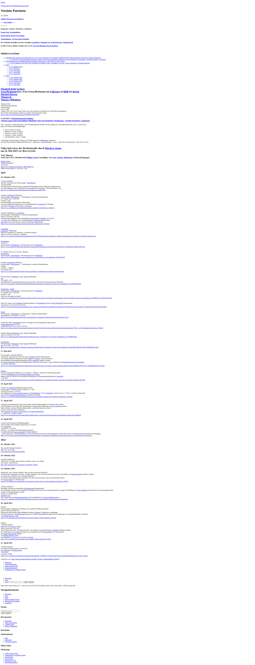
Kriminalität (4, 229)
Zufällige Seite (9, 624)
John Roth (7, 426)
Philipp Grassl (32, 157)
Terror (32, 218)
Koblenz (43, 218)
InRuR (3, 2)
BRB (65, 91)
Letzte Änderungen (11, 623)
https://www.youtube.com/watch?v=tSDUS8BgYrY (17, 167)
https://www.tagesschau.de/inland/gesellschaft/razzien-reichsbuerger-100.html (25, 224)
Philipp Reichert (9, 516)
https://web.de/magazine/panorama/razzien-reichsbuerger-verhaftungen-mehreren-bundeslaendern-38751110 (35, 317)
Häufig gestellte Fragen (12, 599)
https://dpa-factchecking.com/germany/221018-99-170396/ (19, 465)
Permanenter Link (10, 661)
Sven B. (14, 537)
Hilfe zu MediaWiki (11, 626)
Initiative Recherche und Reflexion (12, 19)
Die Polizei (4, 222)
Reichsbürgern (35, 393)
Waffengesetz (44, 140)
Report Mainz (21, 514)
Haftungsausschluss (22, 6)
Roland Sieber (17, 550)
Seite (6, 638)
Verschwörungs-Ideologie (20, 39)
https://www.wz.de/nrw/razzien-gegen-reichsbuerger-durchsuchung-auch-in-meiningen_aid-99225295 (33, 257)
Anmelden (8, 603)
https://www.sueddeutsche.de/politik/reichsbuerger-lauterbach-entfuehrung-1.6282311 (28, 208)
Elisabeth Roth (68, 42)
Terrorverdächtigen (9, 362)
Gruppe (37, 358)
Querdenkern (49, 393)
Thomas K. (6, 97)
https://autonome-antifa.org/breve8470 (13, 451)
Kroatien (11, 206)
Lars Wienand (5, 550)
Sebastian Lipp (5, 495)
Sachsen (21, 89)
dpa (4, 266)
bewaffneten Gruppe (21, 393)
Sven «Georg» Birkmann (62, 157)
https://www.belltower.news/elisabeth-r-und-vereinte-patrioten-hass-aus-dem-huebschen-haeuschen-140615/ (34, 481)
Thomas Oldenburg (11, 99)
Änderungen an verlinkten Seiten (15, 570)
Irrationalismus (15, 32)
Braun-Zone (5, 32)
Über (6, 580)
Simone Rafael (8, 479)
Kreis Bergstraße (57, 303)
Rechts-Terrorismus (18, 36)
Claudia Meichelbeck (7, 324)
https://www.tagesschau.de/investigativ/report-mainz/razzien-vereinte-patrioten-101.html (28, 518)
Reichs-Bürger (6, 36)
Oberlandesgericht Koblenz (22, 118)
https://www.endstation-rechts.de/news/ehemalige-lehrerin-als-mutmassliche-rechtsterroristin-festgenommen (34, 499)
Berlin (76, 91)
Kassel (31, 537)
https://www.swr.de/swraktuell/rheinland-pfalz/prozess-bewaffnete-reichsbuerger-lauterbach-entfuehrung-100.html (36, 397)
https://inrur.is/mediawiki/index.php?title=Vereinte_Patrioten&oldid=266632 (35, 559)
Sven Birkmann (9, 91)
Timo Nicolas (22, 411)
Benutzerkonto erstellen (12, 601)
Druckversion (9, 659)
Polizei (3, 312)
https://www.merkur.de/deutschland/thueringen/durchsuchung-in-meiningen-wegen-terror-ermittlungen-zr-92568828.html (39, 337)
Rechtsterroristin (29, 488)
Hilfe (6, 598)
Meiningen (39, 245)
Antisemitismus (6, 39)
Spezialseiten (9, 657)
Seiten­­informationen (11, 568)
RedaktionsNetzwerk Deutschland (73, 362)
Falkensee (55, 91)
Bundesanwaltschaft (21, 497)
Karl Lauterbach (33, 360)
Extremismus (5, 241)
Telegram (37, 512)
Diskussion (8, 562)
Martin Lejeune (53, 148)
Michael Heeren (9, 94)
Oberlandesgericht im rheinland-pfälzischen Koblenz (23, 374)
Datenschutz (5, 6)
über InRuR (8, 22)
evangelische (35, 42)
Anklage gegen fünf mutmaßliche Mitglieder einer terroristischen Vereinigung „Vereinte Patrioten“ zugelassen (45, 121)
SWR (16, 516)
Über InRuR (12, 6)
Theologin (43, 42)
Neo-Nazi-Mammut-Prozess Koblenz (45, 46)
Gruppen (31, 357)
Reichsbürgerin (56, 42)
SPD (28, 432)
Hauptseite (8, 578)
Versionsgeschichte (11, 564)
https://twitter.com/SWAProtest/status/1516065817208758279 (20, 115)
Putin (2, 526)
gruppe (36, 218)
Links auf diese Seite (11, 566)
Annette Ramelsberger (37, 411)
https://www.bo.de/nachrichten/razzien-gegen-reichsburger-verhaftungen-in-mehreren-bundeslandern (32, 271)
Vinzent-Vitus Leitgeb (11, 411)
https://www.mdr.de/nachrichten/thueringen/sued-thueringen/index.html (23, 190)
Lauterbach (10, 195)
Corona (13, 526)
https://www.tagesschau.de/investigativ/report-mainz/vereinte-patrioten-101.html (26, 539)
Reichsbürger (31, 183)
